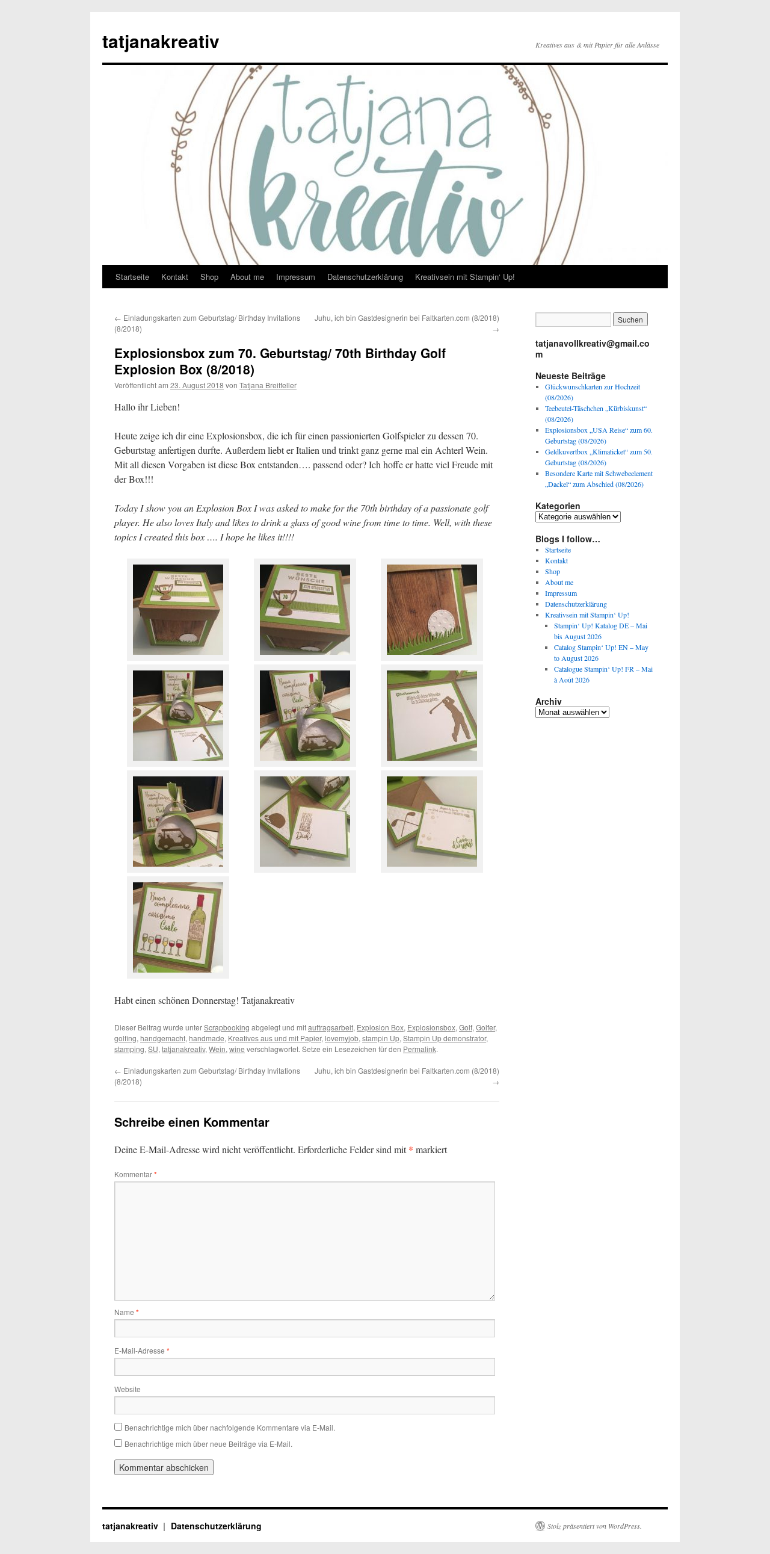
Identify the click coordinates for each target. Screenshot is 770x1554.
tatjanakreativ (161, 41)
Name (126, 1312)
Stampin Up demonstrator (444, 1038)
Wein (217, 1049)
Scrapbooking (227, 1027)
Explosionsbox (431, 1027)
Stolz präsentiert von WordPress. (594, 1526)
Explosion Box (380, 1027)
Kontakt (174, 276)
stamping (129, 1049)
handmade (206, 1038)
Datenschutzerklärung (365, 276)
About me (247, 276)
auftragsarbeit (330, 1027)
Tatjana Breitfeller (268, 385)
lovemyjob (342, 1038)
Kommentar (135, 1174)
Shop (209, 276)
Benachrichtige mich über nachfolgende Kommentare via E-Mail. (230, 1427)
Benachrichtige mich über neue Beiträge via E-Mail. (208, 1443)
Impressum (295, 276)
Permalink (419, 1049)
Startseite (132, 276)
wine (237, 1049)
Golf (465, 1027)
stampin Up (380, 1038)
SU (153, 1049)
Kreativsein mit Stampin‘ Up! (465, 276)
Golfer (485, 1027)
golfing (125, 1038)
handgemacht (162, 1038)
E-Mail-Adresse (142, 1350)
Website (127, 1389)
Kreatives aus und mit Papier (274, 1038)
